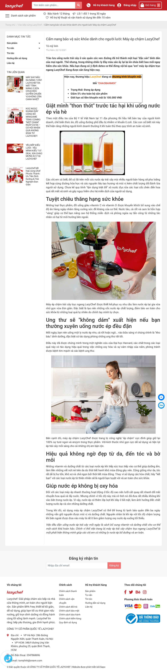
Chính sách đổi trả (68, 606)
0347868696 (33, 655)
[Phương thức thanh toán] (142, 606)
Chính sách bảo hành (69, 614)
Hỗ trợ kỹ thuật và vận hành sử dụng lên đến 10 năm (80, 17)
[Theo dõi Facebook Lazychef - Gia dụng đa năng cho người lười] (125, 592)
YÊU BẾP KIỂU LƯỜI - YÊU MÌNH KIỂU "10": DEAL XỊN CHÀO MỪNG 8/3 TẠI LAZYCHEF (34, 152)
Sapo (102, 667)
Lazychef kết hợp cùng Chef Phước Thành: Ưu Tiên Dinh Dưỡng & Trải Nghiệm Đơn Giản (33, 176)
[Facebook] (161, 397)
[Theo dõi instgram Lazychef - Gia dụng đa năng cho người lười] (144, 592)
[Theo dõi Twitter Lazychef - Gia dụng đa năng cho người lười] (131, 592)
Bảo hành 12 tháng (59, 13)
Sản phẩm (12, 43)
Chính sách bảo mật (69, 610)
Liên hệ (11, 63)
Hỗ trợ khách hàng (104, 5)
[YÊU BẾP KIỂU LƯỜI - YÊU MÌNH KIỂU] (15, 148)
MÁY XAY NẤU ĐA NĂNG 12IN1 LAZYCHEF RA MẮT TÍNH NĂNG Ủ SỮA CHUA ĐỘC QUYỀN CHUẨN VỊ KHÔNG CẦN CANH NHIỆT (34, 88)
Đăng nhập (130, 5)
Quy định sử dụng (68, 622)
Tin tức (10, 53)
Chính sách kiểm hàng (70, 618)
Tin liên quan (15, 72)
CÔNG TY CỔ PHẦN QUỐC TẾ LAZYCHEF (50, 667)
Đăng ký (114, 565)
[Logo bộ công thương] (142, 618)
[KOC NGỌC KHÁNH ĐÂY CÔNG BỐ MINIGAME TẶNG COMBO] (15, 115)
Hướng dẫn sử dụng (17, 58)
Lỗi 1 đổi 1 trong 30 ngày (91, 13)
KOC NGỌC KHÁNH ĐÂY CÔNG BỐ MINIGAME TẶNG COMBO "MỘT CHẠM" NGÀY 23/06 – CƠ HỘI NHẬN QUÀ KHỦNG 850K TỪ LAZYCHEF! (33, 122)
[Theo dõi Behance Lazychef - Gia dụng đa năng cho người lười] (138, 592)
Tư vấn (10, 48)
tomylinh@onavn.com (30, 660)
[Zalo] (161, 405)
